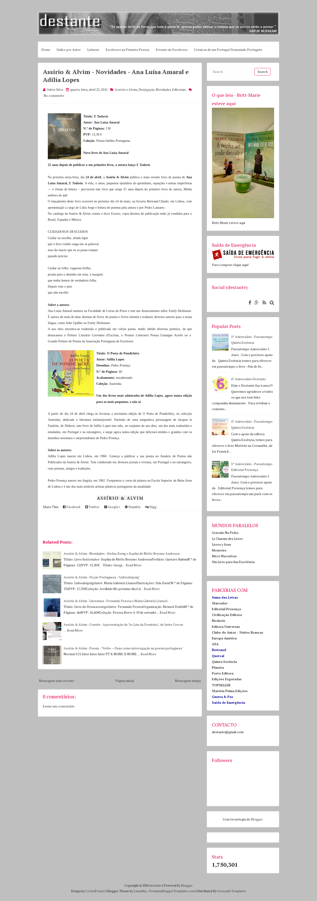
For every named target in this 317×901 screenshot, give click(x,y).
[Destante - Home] (158, 34)
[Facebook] (248, 302)
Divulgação (147, 89)
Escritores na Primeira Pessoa (127, 49)
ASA (215, 644)
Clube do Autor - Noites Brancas (237, 632)
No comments (54, 95)
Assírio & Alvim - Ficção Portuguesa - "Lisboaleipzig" (102, 577)
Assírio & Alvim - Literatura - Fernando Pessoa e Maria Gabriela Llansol (116, 601)
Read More (134, 565)
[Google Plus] (255, 302)
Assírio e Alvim (126, 89)
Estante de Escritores (172, 49)
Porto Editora (222, 673)
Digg (152, 507)
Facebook (73, 507)
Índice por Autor (69, 49)
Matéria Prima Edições (230, 691)
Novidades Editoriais (171, 89)
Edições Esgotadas (227, 679)
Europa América (224, 638)
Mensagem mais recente (56, 680)
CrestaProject (95, 891)
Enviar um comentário (58, 706)
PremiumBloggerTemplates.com (172, 891)
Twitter (94, 507)
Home (45, 49)
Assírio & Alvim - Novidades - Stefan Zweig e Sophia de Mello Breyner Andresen (122, 553)
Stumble (134, 507)
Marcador (219, 603)
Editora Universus (226, 626)
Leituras (93, 49)
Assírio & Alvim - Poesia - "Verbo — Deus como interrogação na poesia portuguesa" (123, 648)
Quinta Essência (224, 661)
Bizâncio (218, 620)
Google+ (113, 507)
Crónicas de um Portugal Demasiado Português (228, 49)
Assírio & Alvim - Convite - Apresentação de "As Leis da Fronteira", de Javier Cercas (123, 624)
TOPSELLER (221, 685)
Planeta (218, 667)
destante (156, 885)
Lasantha (140, 891)
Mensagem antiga (188, 680)
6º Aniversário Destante (248, 379)
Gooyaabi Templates (231, 891)
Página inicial (124, 680)
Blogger (256, 819)
